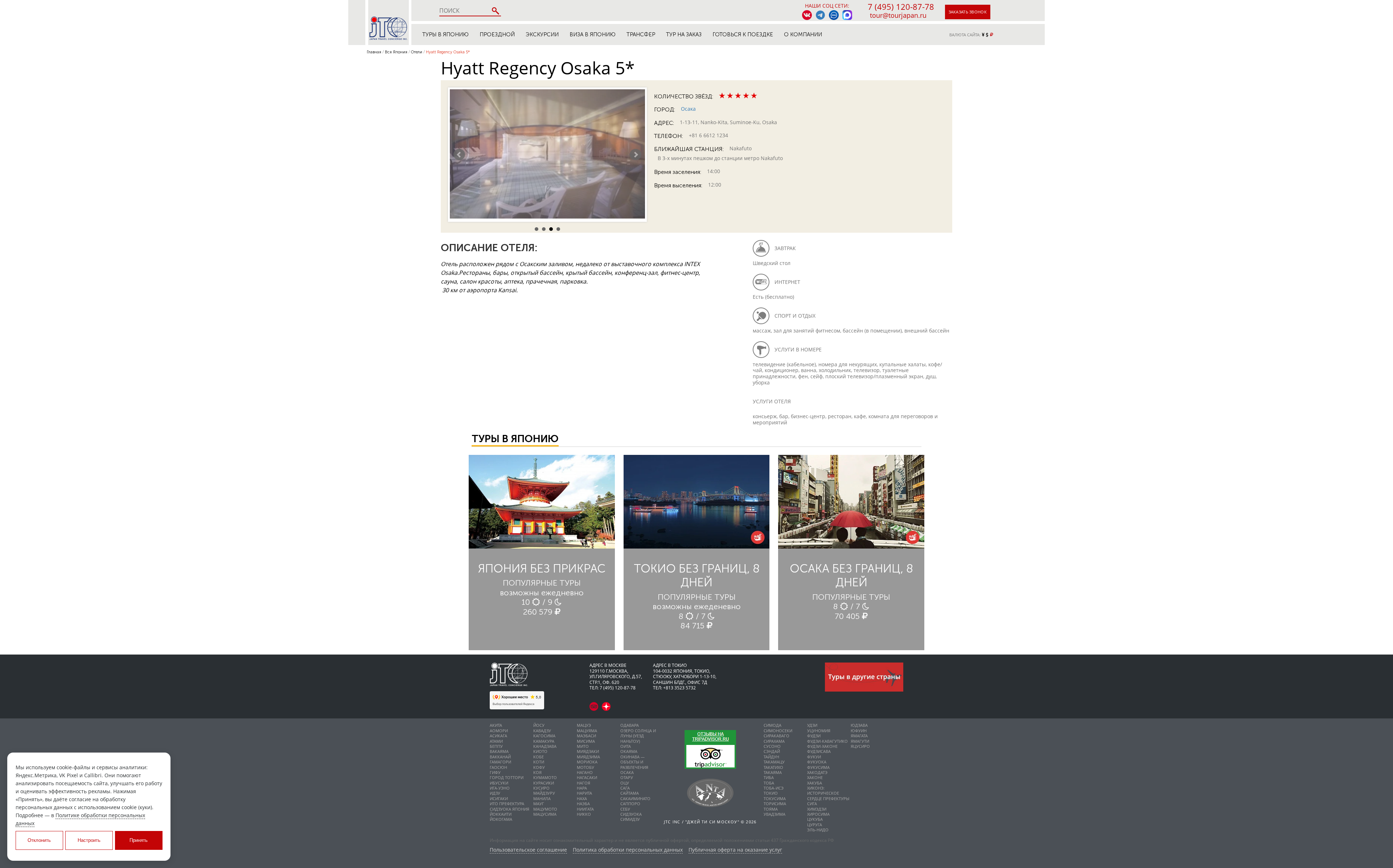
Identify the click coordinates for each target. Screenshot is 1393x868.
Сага (625, 788)
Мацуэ (584, 725)
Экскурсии (542, 34)
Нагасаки (587, 777)
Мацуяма (587, 730)
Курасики (543, 783)
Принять (139, 840)
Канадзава (544, 746)
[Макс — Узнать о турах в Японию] (847, 15)
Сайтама (629, 793)
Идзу (495, 793)
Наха (582, 798)
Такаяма (773, 772)
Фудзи (814, 735)
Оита (625, 746)
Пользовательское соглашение (528, 850)
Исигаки (499, 798)
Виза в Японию (593, 34)
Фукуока (816, 762)
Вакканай (500, 756)
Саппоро (630, 803)
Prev (459, 154)
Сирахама (774, 741)
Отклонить (39, 840)
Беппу (496, 746)
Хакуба (814, 783)
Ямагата (859, 735)
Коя (537, 772)
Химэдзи (816, 809)
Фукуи (814, 756)
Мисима (586, 741)
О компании (803, 34)
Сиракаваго (776, 735)
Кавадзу (542, 730)
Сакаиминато (635, 798)
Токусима (775, 798)
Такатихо (773, 767)
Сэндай (772, 751)
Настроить (89, 840)
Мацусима (544, 814)
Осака (688, 108)
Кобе (538, 756)
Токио (771, 793)
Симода (772, 725)
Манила (542, 798)
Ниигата (585, 809)
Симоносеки (778, 730)
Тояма (771, 809)
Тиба (769, 777)
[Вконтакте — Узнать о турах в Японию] (807, 15)
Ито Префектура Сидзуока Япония (509, 806)
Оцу (624, 783)
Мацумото (545, 809)
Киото (540, 751)
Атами (496, 741)
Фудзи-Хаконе (822, 746)
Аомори (499, 730)
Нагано (585, 772)
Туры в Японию (445, 34)
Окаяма (628, 751)
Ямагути (860, 741)
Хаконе (815, 777)
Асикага (498, 735)
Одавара (629, 725)
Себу (625, 809)
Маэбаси (586, 735)
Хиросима (818, 814)
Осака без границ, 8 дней (851, 575)
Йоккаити (500, 814)
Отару (626, 777)
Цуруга (814, 824)
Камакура (543, 741)
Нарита (584, 793)
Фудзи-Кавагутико (827, 741)
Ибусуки (499, 783)
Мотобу (585, 767)
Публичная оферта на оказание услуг (735, 850)
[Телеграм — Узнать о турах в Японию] (820, 15)
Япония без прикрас (541, 568)
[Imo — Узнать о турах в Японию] (834, 15)
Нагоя (583, 783)
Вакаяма (499, 751)
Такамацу (774, 762)
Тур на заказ (684, 34)
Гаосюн (498, 767)
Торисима (775, 803)
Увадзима (774, 814)
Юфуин (859, 730)
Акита (496, 725)
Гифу (495, 772)
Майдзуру (544, 793)
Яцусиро (860, 746)
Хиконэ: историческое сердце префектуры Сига (828, 795)
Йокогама (501, 819)
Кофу (539, 767)
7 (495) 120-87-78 (901, 6)
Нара (582, 788)
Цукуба (815, 819)
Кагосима (544, 735)
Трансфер (640, 34)
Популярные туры (542, 583)
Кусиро (541, 788)
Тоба (769, 783)
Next (635, 154)
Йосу (539, 725)
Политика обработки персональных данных (628, 850)
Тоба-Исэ (774, 788)
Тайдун (771, 756)
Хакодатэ (817, 772)
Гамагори (500, 762)
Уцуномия (818, 730)
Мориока (587, 762)
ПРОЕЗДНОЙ (497, 34)
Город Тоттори (506, 777)
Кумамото (545, 777)
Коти (538, 762)
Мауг (538, 803)
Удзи (812, 725)
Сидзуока (631, 814)
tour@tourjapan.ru (898, 15)
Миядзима (588, 756)
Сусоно (772, 746)
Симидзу (630, 819)
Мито (583, 746)
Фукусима (818, 767)
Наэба (583, 803)
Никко (584, 814)
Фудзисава (819, 751)
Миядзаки (588, 751)
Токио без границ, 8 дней (697, 575)
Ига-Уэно (500, 788)
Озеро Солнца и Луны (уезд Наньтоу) (638, 736)
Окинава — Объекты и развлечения (634, 762)
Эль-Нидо (818, 829)
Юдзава (859, 725)
